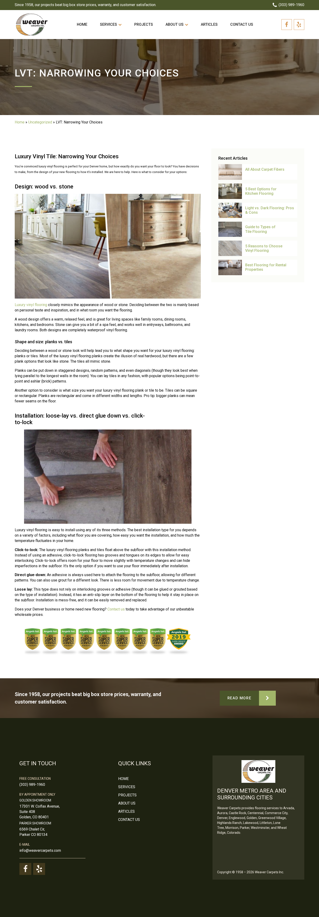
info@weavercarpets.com (40, 850)
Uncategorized (40, 122)
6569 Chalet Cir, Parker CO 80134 (33, 832)
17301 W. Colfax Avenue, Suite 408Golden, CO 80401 (39, 811)
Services (108, 24)
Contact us (241, 24)
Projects (143, 24)
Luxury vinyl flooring (31, 305)
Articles (209, 24)
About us (175, 24)
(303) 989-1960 (32, 784)
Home (82, 24)
